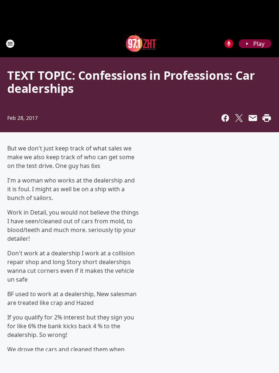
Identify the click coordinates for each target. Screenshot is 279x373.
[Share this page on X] (239, 118)
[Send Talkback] (229, 43)
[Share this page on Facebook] (225, 118)
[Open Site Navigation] (10, 43)
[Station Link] (139, 43)
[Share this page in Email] (253, 118)
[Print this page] (267, 118)
